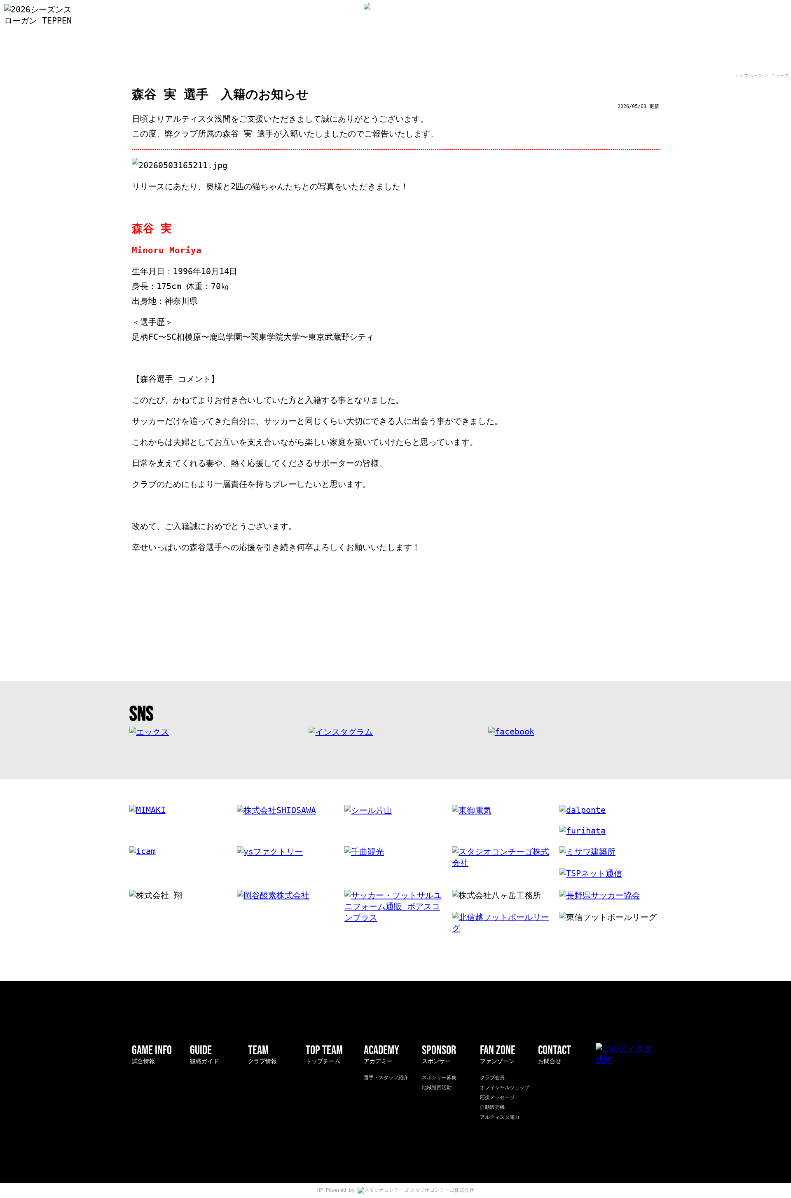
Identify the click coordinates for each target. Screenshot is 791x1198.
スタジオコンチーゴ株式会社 (442, 1190)
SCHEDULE (456, 53)
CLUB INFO (277, 53)
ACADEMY (514, 53)
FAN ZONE (630, 53)
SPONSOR (572, 53)
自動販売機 (492, 1107)
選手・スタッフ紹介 (386, 1077)
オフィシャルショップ (504, 1087)
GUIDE (218, 53)
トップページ (748, 75)
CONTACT (554, 1054)
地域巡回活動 (437, 1087)
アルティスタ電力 (500, 1117)
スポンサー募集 (439, 1077)
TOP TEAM (324, 1054)
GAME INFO (161, 53)
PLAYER (335, 53)
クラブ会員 (492, 1077)
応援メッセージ (497, 1097)
